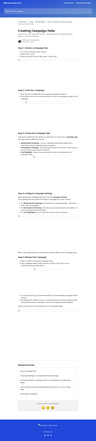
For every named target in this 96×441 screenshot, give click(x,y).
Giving (31, 22)
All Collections (22, 22)
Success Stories (69, 3)
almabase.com (48, 432)
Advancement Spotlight (83, 3)
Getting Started (40, 22)
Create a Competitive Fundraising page (59, 22)
